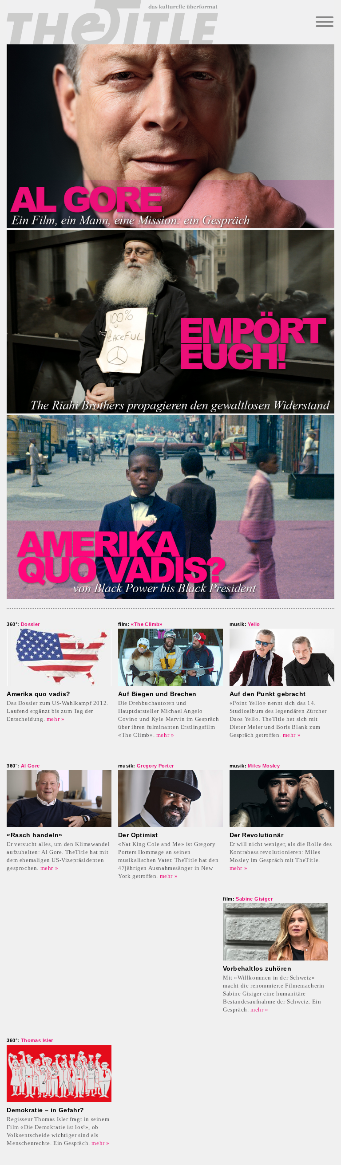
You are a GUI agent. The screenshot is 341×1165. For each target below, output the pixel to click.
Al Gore (23, 765)
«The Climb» (140, 624)
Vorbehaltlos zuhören (257, 968)
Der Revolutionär (256, 834)
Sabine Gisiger (248, 898)
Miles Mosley (255, 765)
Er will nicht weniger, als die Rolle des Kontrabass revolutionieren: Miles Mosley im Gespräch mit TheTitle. (281, 852)
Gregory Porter (146, 765)
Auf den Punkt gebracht (268, 693)
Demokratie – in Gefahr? (45, 1110)
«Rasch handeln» (34, 834)
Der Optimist (138, 834)
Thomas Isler (30, 1040)
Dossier (23, 624)
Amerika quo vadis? (38, 693)
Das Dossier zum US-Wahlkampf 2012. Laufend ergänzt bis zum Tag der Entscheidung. (57, 711)
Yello (245, 624)
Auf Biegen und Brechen (157, 693)
